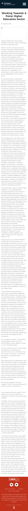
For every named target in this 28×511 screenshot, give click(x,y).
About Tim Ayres (10, 489)
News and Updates (14, 491)
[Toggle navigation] (24, 4)
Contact (20, 489)
